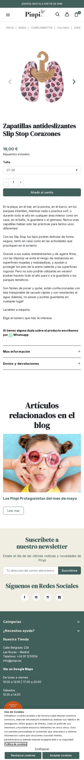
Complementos (42, 27)
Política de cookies (15, 744)
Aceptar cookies (61, 755)
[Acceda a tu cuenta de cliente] (67, 14)
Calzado (63, 27)
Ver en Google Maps (18, 669)
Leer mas (13, 510)
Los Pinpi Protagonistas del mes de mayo (40, 498)
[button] (57, 14)
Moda (22, 27)
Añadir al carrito (42, 192)
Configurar (42, 748)
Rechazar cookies (23, 755)
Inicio (10, 27)
